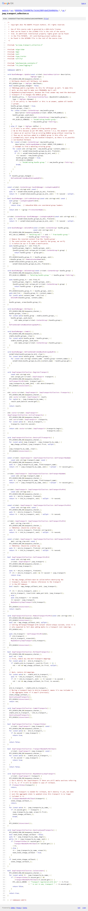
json (84, 908)
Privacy (18, 908)
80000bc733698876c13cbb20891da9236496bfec (36, 10)
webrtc (5, 10)
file (46, 19)
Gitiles (13, 908)
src (12, 10)
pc (63, 10)
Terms (25, 908)
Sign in (83, 3)
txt (79, 908)
